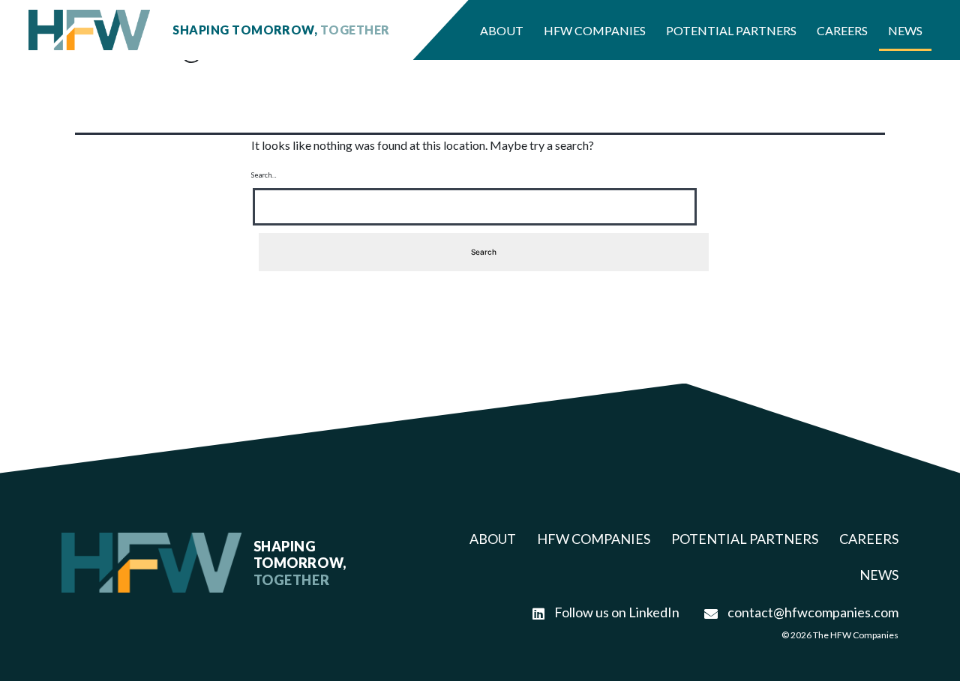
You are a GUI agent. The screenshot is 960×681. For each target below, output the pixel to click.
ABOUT (493, 538)
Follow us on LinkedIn (616, 612)
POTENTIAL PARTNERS (744, 538)
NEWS (879, 574)
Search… (264, 175)
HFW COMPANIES (593, 538)
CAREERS (868, 538)
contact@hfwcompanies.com (811, 612)
